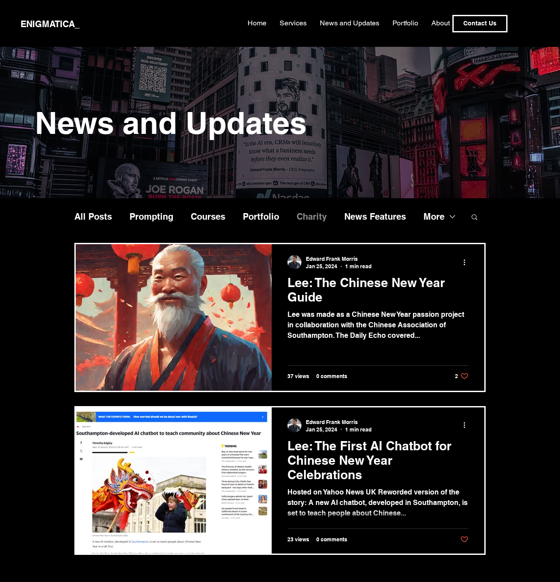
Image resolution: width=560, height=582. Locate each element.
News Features (375, 216)
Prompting (151, 216)
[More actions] (467, 262)
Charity (312, 216)
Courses (208, 216)
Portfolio (261, 216)
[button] (474, 217)
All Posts (93, 216)
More (434, 216)
